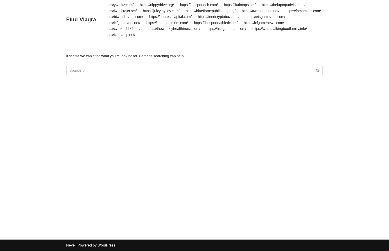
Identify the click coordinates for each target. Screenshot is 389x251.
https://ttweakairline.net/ (260, 11)
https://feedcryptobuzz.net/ (218, 17)
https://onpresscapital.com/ (170, 17)
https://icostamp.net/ (119, 35)
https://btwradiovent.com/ (123, 17)
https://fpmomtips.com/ (303, 11)
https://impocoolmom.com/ (167, 23)
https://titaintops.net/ (240, 5)
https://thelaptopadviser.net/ (283, 5)
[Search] (318, 70)
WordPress (106, 245)
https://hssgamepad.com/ (226, 29)
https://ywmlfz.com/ (118, 5)
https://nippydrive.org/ (157, 5)
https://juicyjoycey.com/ (161, 11)
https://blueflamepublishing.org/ (210, 11)
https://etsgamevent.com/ (265, 17)
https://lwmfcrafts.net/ (120, 11)
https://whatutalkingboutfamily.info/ (279, 29)
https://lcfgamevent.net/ (122, 23)
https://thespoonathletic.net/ (215, 23)
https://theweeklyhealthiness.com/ (173, 29)
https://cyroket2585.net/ (122, 29)
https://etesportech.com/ (199, 5)
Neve (70, 245)
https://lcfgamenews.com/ (264, 23)
